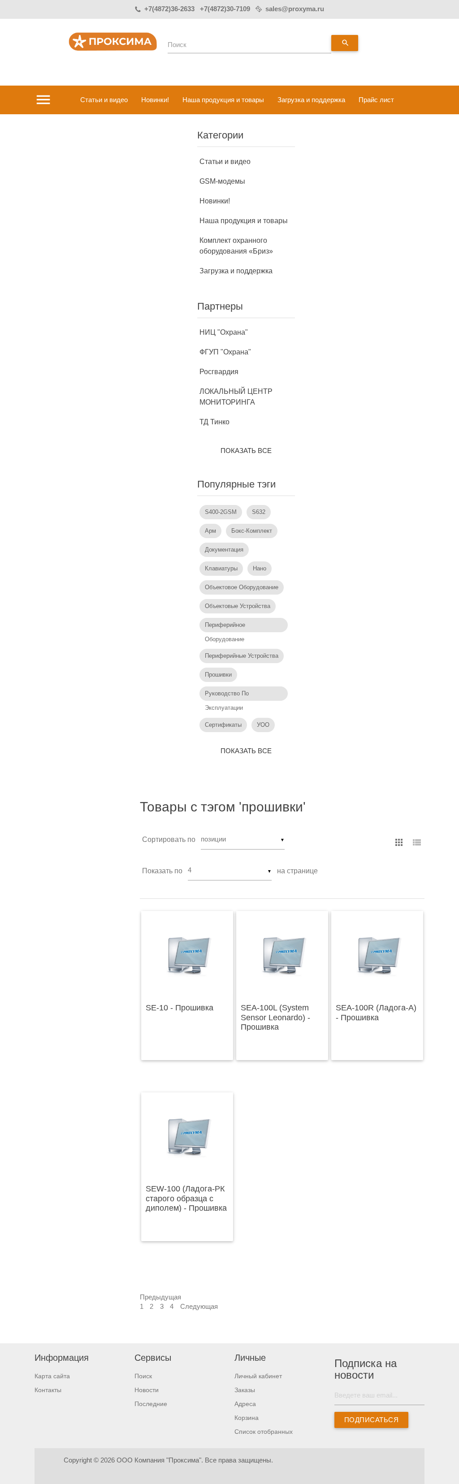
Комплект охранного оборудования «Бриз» (236, 246)
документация (224, 549)
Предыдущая (160, 1297)
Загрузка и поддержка (311, 100)
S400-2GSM (221, 512)
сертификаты (223, 724)
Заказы (244, 1389)
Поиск (177, 44)
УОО (263, 724)
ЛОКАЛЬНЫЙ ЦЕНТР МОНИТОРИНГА (236, 397)
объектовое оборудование (241, 587)
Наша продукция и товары (223, 100)
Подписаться (371, 1420)
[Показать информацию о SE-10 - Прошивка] (187, 954)
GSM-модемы (222, 181)
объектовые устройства (237, 606)
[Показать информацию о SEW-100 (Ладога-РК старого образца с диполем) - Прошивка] (187, 1136)
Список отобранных (263, 1431)
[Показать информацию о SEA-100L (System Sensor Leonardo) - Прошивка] (282, 954)
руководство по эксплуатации (227, 695)
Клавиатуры (221, 568)
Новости (146, 1389)
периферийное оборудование (225, 626)
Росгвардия (218, 371)
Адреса (245, 1403)
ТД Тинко (214, 422)
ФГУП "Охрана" (225, 352)
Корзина (246, 1417)
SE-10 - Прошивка (179, 1007)
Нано (259, 568)
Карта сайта (52, 1376)
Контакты (48, 1389)
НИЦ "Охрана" (223, 332)
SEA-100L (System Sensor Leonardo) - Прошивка (275, 1017)
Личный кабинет (258, 1376)
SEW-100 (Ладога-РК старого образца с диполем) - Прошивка (186, 1198)
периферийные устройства (241, 655)
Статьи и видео (104, 100)
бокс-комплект (251, 530)
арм (210, 530)
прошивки (218, 674)
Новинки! (155, 100)
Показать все (246, 450)
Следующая (199, 1306)
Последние (150, 1403)
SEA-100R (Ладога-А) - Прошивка (376, 1012)
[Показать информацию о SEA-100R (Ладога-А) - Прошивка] (377, 954)
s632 (258, 512)
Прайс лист (376, 100)
